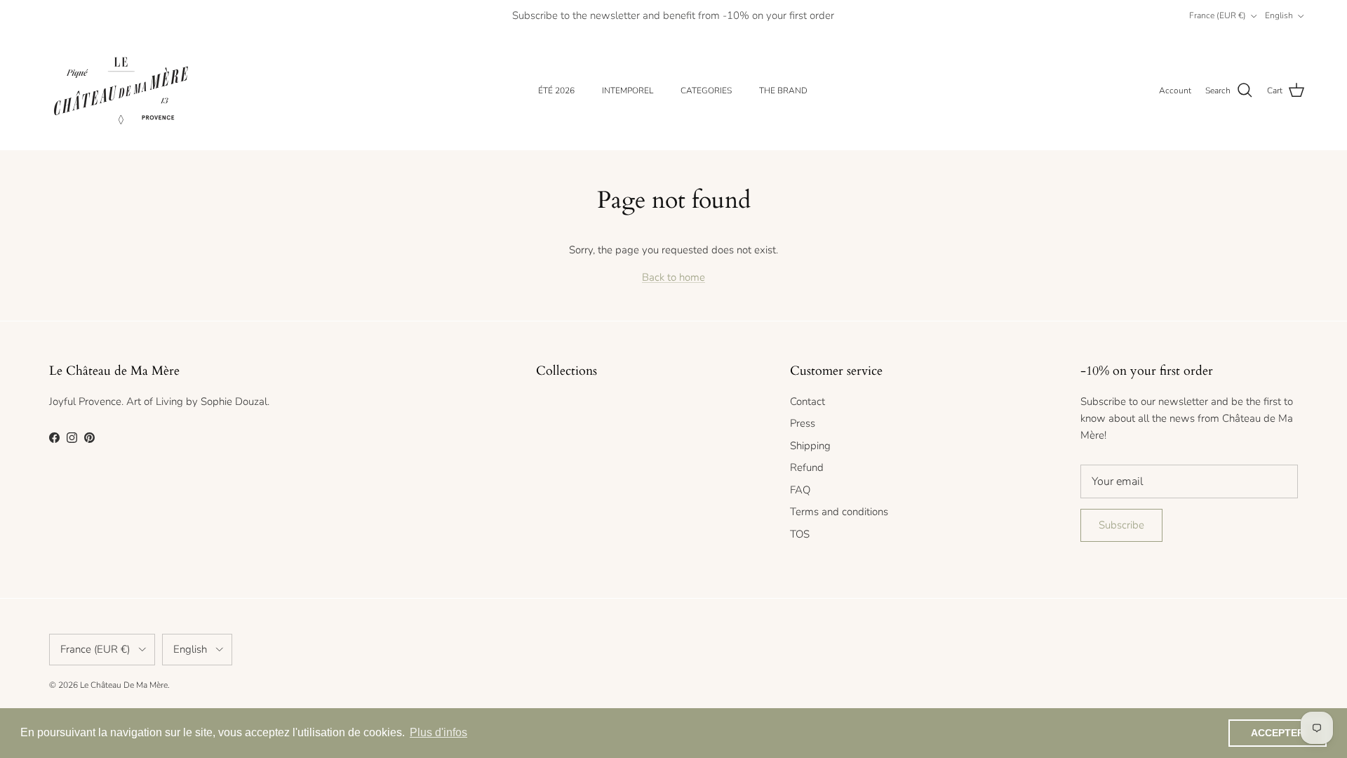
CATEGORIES (706, 90)
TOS (800, 534)
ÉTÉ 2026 (556, 90)
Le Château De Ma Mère (124, 685)
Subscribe (1121, 525)
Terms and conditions (839, 512)
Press (802, 423)
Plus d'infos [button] (438, 732)
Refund (807, 467)
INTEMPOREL (627, 90)
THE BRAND (783, 90)
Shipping (810, 446)
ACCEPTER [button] (1277, 732)
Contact (807, 401)
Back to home (673, 277)
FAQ (800, 490)
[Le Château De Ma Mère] (121, 91)
